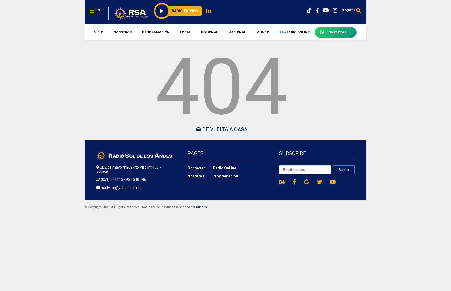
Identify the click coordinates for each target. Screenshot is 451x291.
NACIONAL (237, 32)
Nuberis (201, 207)
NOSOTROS (123, 32)
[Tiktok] (309, 10)
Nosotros (196, 176)
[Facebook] (317, 10)
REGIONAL (209, 32)
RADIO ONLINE (298, 32)
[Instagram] (335, 10)
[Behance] (282, 182)
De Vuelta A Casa (224, 129)
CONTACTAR (336, 32)
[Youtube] (326, 10)
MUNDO (262, 32)
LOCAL (185, 32)
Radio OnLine (224, 168)
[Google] (306, 182)
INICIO (98, 32)
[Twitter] (319, 182)
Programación (225, 176)
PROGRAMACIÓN (156, 32)
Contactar (196, 168)
